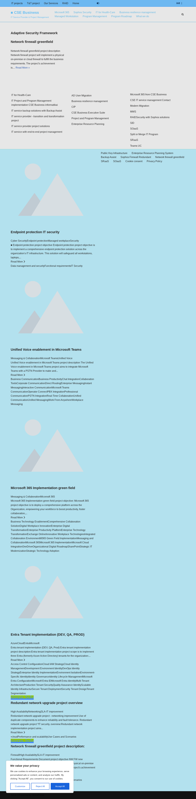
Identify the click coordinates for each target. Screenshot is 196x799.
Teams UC (136, 145)
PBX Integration (55, 391)
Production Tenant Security (38, 685)
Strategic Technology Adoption (42, 551)
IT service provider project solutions (30, 126)
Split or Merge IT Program (144, 134)
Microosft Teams (49, 358)
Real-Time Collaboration (60, 396)
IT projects (17, 3)
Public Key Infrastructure (114, 153)
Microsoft (34, 643)
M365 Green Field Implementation (58, 538)
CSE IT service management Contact (150, 100)
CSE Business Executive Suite (88, 112)
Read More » (23, 67)
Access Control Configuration (27, 664)
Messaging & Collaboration (25, 358)
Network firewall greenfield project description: (48, 746)
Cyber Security (19, 240)
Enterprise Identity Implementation (38, 672)
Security (74, 240)
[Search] (182, 14)
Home (76, 3)
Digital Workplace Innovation (35, 526)
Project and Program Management (90, 118)
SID (132, 123)
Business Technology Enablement (29, 521)
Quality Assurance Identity (67, 685)
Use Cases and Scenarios (62, 736)
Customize (20, 786)
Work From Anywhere (60, 400)
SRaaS (134, 140)
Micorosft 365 (47, 496)
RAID (65, 3)
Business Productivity (50, 379)
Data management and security (28, 266)
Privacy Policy (154, 161)
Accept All (60, 786)
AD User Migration (82, 95)
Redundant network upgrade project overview (47, 703)
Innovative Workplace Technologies (65, 534)
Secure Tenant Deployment (46, 689)
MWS (133, 111)
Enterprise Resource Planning (88, 124)
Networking (34, 711)
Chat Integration (70, 379)
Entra (27, 643)
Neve (14, 795)
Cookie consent (133, 161)
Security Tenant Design (74, 689)
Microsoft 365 (62, 12)
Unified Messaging (38, 400)
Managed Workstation (66, 16)
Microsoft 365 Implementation (56, 542)
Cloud (20, 643)
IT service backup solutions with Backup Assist (36, 110)
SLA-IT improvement (52, 711)
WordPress (38, 795)
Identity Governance (39, 676)
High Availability (19, 711)
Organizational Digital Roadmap (50, 546)
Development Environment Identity (43, 668)
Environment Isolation (68, 672)
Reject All (40, 786)
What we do (142, 16)
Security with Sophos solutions (153, 117)
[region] (40, 777)
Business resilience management (137, 12)
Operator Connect (37, 391)
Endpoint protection (37, 240)
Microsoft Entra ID (41, 680)
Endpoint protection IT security (35, 232)
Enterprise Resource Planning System (152, 153)
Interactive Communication (37, 387)
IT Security (77, 266)
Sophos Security (82, 12)
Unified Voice (65, 358)
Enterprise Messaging (73, 383)
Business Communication (25, 379)
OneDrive (27, 546)
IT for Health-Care (105, 12)
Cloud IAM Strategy (53, 664)
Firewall (15, 755)
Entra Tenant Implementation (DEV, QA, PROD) (47, 634)
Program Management (95, 16)
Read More (17, 261)
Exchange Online (36, 534)
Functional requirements (58, 266)
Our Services (51, 3)
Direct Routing (53, 383)
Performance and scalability (33, 736)
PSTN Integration (37, 396)
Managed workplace (59, 240)
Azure (14, 643)
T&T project (33, 3)
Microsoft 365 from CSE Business (148, 94)
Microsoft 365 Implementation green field (43, 488)
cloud (15, 736)
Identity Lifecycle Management (66, 676)
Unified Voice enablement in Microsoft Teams (46, 349)
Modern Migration (139, 105)
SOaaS (134, 128)
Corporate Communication (31, 383)
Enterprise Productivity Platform (44, 530)
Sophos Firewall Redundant (136, 157)
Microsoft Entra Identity (63, 680)
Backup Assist (108, 157)
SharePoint (74, 546)
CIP (74, 107)
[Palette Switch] (98, 3)
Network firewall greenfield (32, 42)
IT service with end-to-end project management (36, 132)
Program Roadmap (121, 16)
